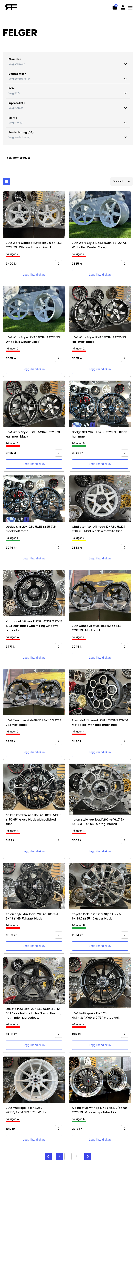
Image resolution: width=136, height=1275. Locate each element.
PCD (11, 88)
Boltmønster (17, 74)
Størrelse (14, 59)
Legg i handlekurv (34, 274)
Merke (12, 117)
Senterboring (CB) (21, 132)
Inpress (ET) (16, 103)
